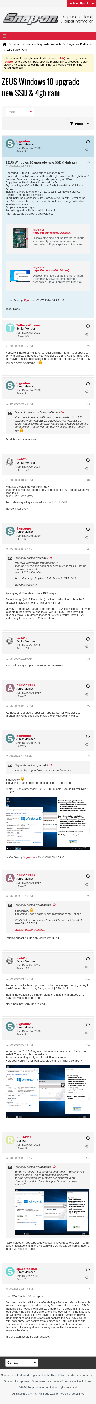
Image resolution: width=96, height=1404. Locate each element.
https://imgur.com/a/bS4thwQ (51, 270)
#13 (88, 1289)
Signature (29, 300)
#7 (88, 706)
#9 (88, 896)
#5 (88, 549)
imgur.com (39, 229)
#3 (88, 403)
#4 (88, 480)
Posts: (20, 151)
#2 (88, 346)
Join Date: (22, 148)
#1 (88, 161)
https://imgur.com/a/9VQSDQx (52, 232)
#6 (88, 658)
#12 (88, 1158)
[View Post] (62, 412)
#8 (88, 756)
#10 (88, 978)
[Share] (85, 150)
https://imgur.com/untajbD (30, 929)
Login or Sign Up (79, 3)
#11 (88, 1044)
